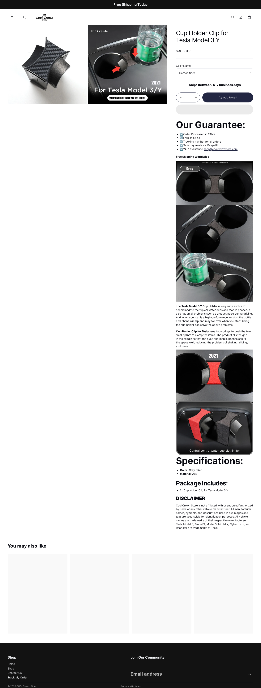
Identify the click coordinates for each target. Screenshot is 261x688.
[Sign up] (249, 674)
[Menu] (12, 17)
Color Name (183, 65)
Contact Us (15, 672)
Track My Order (17, 677)
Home (11, 663)
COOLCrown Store (26, 686)
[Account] (241, 17)
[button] (214, 109)
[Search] (24, 17)
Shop (11, 668)
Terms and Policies (131, 686)
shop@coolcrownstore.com (220, 149)
